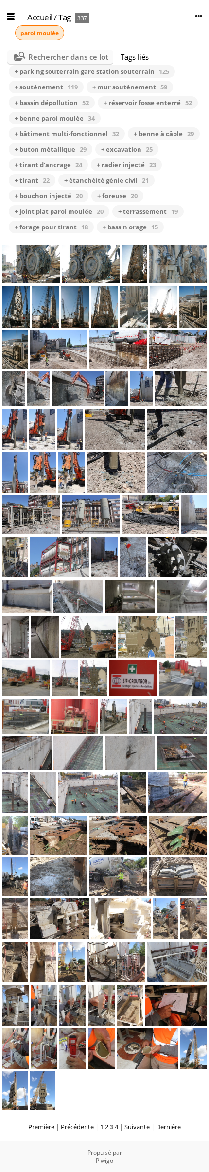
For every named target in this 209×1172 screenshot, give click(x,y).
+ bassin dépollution (52, 102)
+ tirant (32, 180)
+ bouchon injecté (49, 196)
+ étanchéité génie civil (106, 180)
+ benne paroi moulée (55, 118)
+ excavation (127, 149)
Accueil (39, 17)
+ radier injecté (126, 164)
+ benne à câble (164, 133)
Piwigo (104, 1160)
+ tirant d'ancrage (48, 164)
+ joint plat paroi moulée (59, 211)
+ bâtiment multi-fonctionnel (67, 133)
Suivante (137, 1126)
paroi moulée (39, 33)
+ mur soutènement (129, 87)
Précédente (77, 1126)
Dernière (168, 1126)
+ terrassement (148, 211)
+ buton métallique (51, 149)
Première (41, 1126)
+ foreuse (117, 196)
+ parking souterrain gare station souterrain (92, 71)
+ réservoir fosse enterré (148, 102)
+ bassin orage (130, 227)
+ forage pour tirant (51, 227)
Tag (64, 17)
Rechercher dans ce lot (68, 57)
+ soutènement (46, 87)
